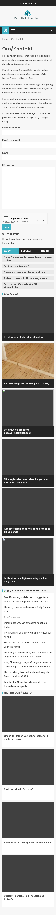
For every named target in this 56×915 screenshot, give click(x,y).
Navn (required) (11, 127)
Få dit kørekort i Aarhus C (16, 266)
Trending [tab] (44, 250)
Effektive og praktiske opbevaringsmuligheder (17, 431)
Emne (5, 152)
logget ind (21, 238)
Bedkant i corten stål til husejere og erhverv (25, 278)
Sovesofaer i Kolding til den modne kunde (24, 272)
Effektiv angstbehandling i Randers (23, 337)
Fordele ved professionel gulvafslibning (26, 383)
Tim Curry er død (12, 617)
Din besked (8, 165)
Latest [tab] (8, 250)
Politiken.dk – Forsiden (29, 590)
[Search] (51, 30)
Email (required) (11, 140)
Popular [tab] (26, 250)
